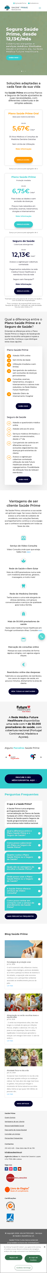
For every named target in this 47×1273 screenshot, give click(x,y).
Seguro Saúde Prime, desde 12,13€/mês (22, 33)
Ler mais (10, 986)
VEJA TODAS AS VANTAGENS (23, 691)
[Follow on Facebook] (6, 1169)
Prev (6, 757)
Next (41, 757)
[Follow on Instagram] (11, 1169)
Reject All (14, 1257)
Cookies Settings (23, 1268)
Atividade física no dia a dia (18, 1070)
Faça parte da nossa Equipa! (16, 1130)
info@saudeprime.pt (13, 1152)
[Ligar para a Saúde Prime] (41, 636)
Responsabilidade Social (14, 1126)
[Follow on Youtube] (19, 1169)
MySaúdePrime (20, 3)
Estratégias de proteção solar (19, 962)
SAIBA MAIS (13, 58)
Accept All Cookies (33, 1258)
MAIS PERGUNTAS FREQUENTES (20, 916)
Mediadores (33, 3)
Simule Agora (23, 224)
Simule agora (23, 160)
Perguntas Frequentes (14, 1138)
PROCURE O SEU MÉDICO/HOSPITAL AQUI (23, 778)
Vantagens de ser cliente (14, 1122)
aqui (28, 552)
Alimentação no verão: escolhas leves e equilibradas (23, 1016)
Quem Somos (10, 1118)
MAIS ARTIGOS (23, 1104)
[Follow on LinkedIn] (15, 1169)
